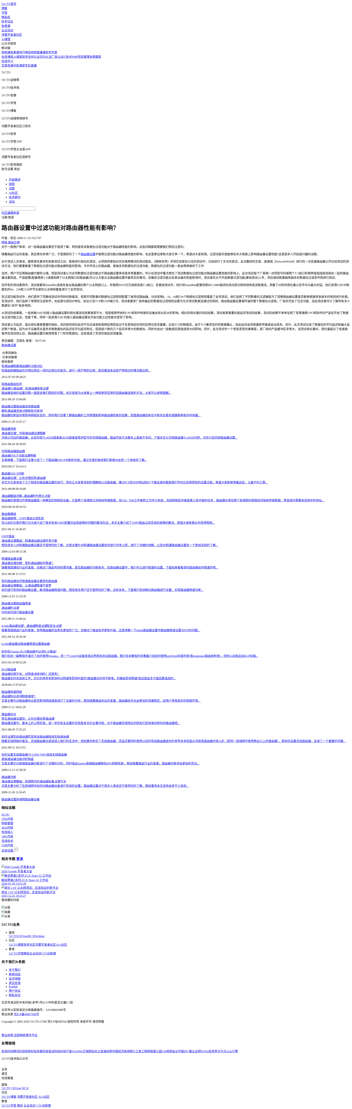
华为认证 (46, 56)
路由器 (35, 406)
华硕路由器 (8, 451)
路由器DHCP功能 (12, 473)
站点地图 (15, 978)
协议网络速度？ (19, 696)
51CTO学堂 (16, 953)
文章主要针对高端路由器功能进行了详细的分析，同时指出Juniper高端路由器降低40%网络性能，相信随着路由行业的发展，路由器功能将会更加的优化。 (100, 763)
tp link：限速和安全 (31, 625)
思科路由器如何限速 (14, 581)
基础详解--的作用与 (25, 496)
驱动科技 (54, 1051)
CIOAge (23, 936)
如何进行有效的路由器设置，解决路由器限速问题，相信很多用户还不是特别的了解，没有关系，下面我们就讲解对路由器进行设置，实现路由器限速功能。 (102, 589)
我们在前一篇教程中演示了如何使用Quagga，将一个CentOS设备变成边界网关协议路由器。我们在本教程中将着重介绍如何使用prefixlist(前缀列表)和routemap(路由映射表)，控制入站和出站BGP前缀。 (130, 656)
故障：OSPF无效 (22, 518)
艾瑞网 (87, 1051)
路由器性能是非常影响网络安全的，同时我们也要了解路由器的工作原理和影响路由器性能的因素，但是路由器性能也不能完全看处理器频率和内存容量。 (101, 415)
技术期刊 (15, 197)
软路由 (5, 384)
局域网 (20, 799)
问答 (16, 65)
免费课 (5, 26)
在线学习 (7, 61)
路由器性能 (8, 428)
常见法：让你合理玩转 (27, 718)
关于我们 (15, 969)
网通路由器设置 (11, 558)
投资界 (213, 1051)
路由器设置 (8, 345)
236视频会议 (170, 1051)
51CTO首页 (8, 4)
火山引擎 (232, 1051)
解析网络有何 (22, 410)
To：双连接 (25, 388)
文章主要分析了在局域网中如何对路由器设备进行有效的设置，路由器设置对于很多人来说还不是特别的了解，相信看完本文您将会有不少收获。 (95, 785)
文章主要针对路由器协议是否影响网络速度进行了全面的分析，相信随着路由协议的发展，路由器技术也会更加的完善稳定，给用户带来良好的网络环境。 (101, 700)
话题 (12, 188)
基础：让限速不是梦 (26, 585)
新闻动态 (15, 974)
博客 (4, 8)
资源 (10, 65)
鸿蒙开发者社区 (11, 34)
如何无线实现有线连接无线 (35, 736)
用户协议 (15, 990)
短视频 (32, 52)
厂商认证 (57, 56)
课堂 (22, 65)
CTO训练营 (48, 953)
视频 (12, 184)
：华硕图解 (23, 433)
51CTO (13, 936)
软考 (25, 56)
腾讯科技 (19, 1051)
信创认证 (34, 56)
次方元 (221, 1051)
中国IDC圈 (185, 1051)
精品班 (5, 17)
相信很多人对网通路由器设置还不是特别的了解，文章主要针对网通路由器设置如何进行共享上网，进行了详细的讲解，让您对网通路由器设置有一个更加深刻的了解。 (110, 545)
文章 (4, 65)
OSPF (5, 536)
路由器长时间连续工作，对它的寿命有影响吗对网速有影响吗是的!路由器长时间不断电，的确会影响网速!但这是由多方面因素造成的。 (88, 678)
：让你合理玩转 (23, 478)
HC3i (31, 936)
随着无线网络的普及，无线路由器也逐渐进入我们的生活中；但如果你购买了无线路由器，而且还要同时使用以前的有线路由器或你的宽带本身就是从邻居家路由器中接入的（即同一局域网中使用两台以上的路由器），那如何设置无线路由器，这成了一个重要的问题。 (173, 741)
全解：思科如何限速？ (27, 563)
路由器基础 (8, 514)
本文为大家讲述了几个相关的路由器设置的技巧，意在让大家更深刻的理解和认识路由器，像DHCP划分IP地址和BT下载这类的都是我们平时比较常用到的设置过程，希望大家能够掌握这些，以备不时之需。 (134, 482)
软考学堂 (51, 52)
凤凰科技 (42, 1051)
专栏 (28, 65)
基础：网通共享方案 (29, 540)
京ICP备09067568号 (26, 1014)
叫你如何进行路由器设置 (17, 612)
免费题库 (95, 56)
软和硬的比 (22, 366)
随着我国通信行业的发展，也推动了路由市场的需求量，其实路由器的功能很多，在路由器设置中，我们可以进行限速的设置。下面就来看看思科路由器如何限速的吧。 (110, 567)
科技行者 (66, 1051)
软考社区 (7, 21)
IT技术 (67, 56)
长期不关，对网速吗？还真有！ (30, 673)
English (13, 986)
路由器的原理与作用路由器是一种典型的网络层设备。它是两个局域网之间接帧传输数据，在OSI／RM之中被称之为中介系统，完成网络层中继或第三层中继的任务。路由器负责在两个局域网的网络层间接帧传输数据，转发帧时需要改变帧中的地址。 (163, 500)
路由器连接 (23, 406)
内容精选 (15, 179)
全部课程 (7, 56)
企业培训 (7, 30)
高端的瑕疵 (17, 759)
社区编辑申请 (10, 212)
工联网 (145, 1051)
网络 (19, 691)
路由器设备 (32, 799)
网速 (13, 691)
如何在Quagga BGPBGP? (29, 651)
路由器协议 (8, 714)
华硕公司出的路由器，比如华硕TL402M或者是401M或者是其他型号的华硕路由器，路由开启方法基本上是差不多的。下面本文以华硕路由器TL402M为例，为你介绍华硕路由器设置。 (119, 437)
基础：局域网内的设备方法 (33, 781)
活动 (12, 201)
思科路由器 (50, 581)
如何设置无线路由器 (14, 754)
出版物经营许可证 (25, 1035)
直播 (34, 65)
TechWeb (77, 1051)
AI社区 (13, 192)
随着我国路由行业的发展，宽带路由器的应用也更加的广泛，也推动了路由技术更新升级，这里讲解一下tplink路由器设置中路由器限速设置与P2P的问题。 (101, 630)
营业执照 (7, 1035)
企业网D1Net (200, 1051)
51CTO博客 (16, 944)
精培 (27, 953)
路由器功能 (8, 777)
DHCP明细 (18, 455)
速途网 (107, 1051)
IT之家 (137, 1051)
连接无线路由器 (56, 754)
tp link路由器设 (11, 643)
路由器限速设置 (31, 643)
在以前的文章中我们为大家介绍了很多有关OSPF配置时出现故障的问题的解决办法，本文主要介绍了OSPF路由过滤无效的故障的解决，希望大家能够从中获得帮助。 (108, 522)
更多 (19, 859)
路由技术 (16, 384)
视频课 (5, 52)
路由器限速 (23, 603)
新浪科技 (7, 1051)
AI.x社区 (61, 944)
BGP (4, 669)
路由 (11, 536)
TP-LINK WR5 (37, 754)
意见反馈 (15, 983)
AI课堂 (5, 39)
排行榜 (23, 52)
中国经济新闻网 (122, 1051)
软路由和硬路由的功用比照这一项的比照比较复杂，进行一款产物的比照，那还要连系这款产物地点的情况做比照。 (76, 370)
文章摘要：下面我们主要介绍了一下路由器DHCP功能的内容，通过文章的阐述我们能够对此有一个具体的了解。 (74, 460)
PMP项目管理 (80, 56)
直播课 (41, 52)
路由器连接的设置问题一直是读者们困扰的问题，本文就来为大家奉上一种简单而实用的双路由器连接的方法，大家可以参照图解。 (86, 392)
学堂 (4, 12)
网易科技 (31, 1051)
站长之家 (97, 1051)
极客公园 (156, 1051)
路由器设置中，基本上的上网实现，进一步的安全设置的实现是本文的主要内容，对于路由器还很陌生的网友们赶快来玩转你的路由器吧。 (90, 723)
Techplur (39, 936)
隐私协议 (15, 995)
